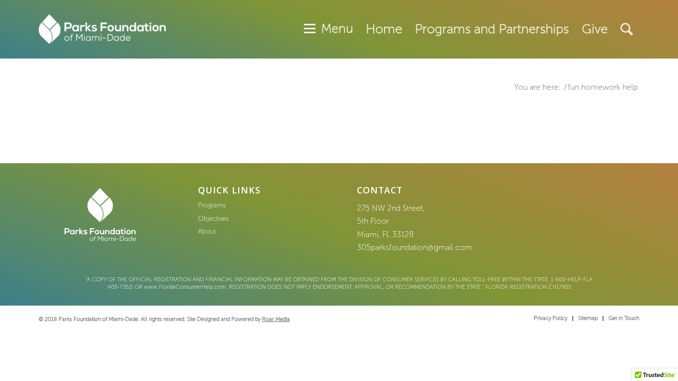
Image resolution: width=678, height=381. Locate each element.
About (207, 231)
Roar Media (276, 319)
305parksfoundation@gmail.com (414, 247)
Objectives (213, 218)
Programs (212, 205)
